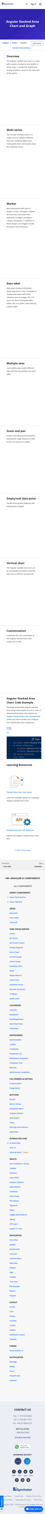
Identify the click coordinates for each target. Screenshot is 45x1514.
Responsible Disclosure (23, 1500)
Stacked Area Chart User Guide (19, 792)
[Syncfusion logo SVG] (10, 3)
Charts (15, 43)
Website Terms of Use (33, 1496)
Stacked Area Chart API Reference (20, 830)
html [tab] (9, 728)
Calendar (38, 866)
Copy (36, 739)
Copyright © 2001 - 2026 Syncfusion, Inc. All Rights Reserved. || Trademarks (22, 1505)
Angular (5, 43)
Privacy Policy (6, 1496)
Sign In (34, 4)
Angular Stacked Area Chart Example (22, 716)
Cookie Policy (18, 1496)
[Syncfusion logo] (22, 1489)
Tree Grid (7, 866)
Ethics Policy (38, 1500)
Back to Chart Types (23, 850)
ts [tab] (8, 732)
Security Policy (7, 1500)
